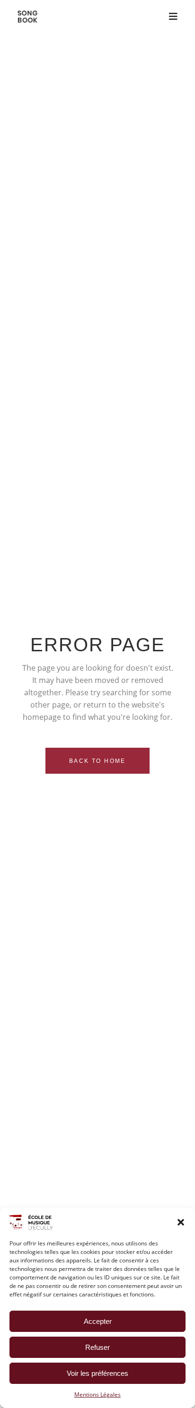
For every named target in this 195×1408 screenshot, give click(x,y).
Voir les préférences (97, 1373)
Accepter (98, 1321)
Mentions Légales (97, 1395)
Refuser (97, 1347)
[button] (181, 1222)
